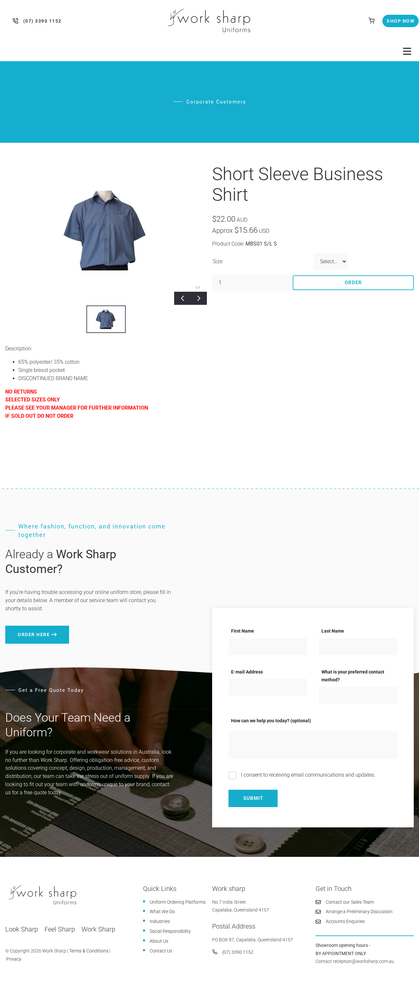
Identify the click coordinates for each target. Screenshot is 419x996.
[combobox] (331, 261)
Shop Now (395, 18)
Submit (253, 798)
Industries (160, 921)
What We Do (162, 911)
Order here (21, 629)
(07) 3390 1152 (17, 21)
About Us (159, 941)
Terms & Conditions (88, 950)
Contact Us (161, 950)
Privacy (13, 959)
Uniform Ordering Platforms (178, 902)
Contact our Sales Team (350, 902)
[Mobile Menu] (407, 51)
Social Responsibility (170, 931)
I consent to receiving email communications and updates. (307, 775)
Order (353, 283)
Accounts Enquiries (345, 921)
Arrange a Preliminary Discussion (359, 911)
